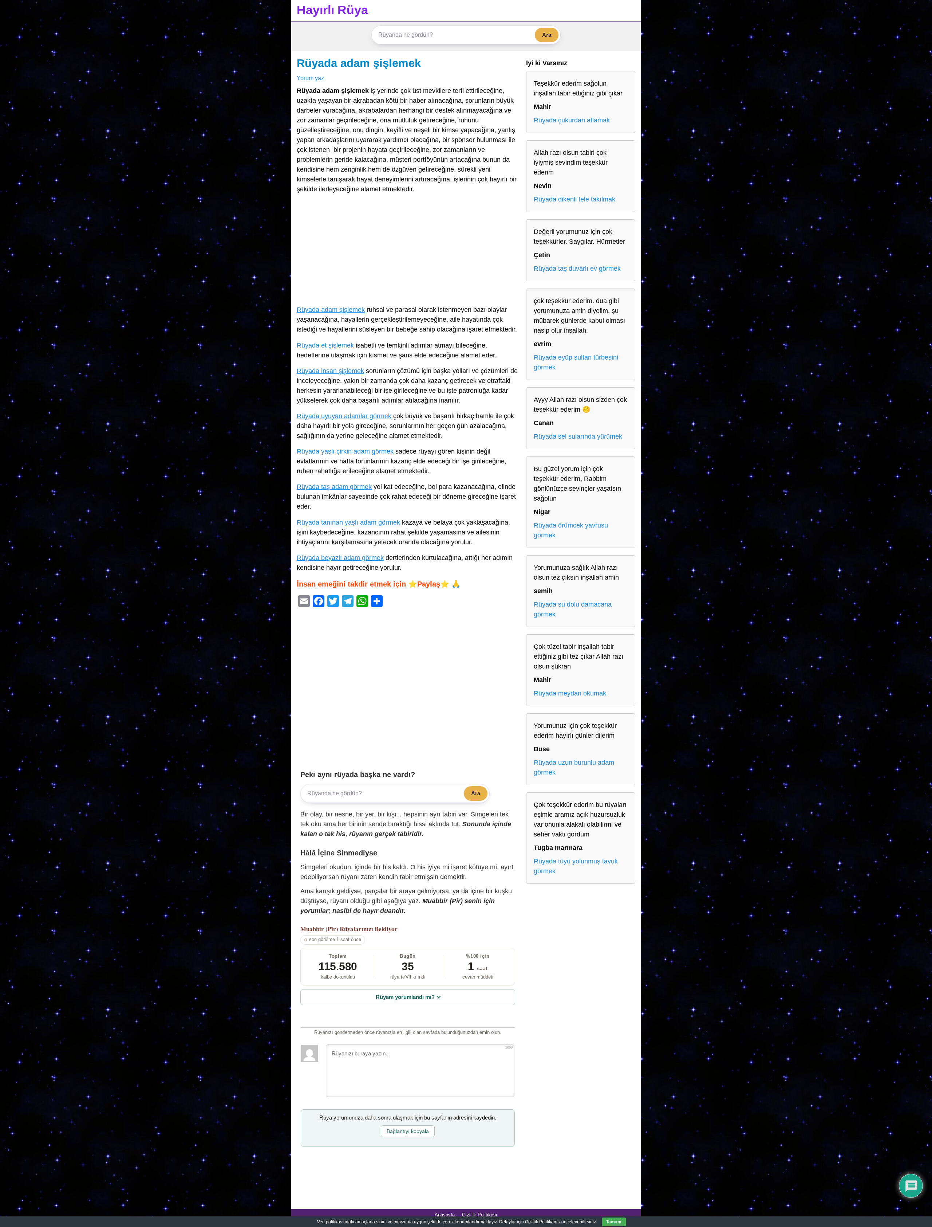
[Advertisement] (408, 251)
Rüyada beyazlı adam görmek (340, 557)
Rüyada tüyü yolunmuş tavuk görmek (576, 866)
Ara (546, 35)
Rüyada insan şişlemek (330, 371)
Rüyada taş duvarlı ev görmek (577, 268)
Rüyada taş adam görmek (334, 486)
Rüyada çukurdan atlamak (572, 120)
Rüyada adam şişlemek (359, 63)
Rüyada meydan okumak (570, 693)
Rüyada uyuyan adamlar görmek (344, 416)
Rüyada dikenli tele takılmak (574, 199)
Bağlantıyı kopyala (408, 1131)
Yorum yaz (310, 78)
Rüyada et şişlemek (325, 345)
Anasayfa (445, 1215)
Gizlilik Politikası (479, 1215)
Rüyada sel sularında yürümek (578, 436)
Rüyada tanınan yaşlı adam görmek (348, 522)
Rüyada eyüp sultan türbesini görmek (576, 362)
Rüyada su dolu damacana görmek (573, 609)
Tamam (613, 1221)
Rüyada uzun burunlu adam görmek (574, 767)
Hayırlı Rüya (332, 10)
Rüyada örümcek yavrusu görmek (571, 530)
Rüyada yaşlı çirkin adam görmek (345, 451)
